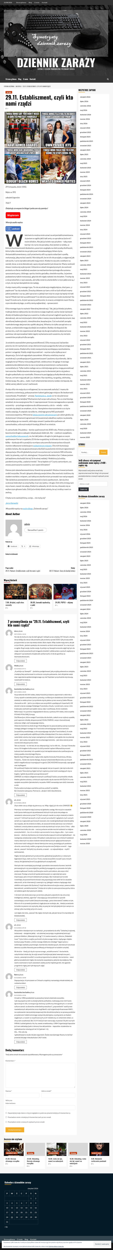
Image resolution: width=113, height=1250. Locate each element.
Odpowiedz (20, 661)
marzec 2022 (85, 331)
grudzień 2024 (85, 185)
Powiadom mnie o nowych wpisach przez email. (26, 1122)
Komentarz (10, 1061)
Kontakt (44, 2)
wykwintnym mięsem (42, 445)
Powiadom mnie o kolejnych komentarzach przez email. (29, 1117)
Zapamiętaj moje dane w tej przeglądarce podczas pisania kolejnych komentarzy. (39, 1113)
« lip (6, 1227)
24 (7, 1217)
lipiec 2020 (84, 420)
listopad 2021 (85, 349)
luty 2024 (83, 230)
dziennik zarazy (56, 62)
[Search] (107, 79)
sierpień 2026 (85, 97)
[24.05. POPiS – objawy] (65, 591)
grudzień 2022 (85, 291)
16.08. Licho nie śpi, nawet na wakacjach (55, 1160)
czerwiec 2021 (85, 371)
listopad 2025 (85, 137)
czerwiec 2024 (85, 212)
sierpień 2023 (85, 256)
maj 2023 (83, 269)
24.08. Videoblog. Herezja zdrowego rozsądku (33, 1161)
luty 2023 (83, 283)
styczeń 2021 (85, 393)
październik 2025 (86, 141)
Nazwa (9, 1091)
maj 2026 (83, 110)
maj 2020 (83, 428)
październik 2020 (86, 406)
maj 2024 (83, 216)
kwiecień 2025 (85, 168)
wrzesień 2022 (85, 305)
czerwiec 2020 (85, 424)
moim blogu (28, 508)
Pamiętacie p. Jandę (43, 395)
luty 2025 (83, 176)
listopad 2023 (85, 243)
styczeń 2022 (85, 340)
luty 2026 (83, 123)
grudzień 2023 (85, 238)
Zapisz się (83, 489)
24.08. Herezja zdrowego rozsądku (12, 1160)
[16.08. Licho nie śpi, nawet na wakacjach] (56, 1149)
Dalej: (62, 569)
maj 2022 (83, 322)
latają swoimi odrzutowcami (45, 414)
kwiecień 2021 (85, 380)
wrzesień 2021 (85, 358)
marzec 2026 (85, 119)
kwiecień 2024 (85, 221)
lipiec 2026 (84, 101)
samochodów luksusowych (17, 436)
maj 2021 (83, 375)
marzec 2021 (85, 384)
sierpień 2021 (85, 362)
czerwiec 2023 (85, 265)
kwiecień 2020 (85, 433)
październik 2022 (86, 300)
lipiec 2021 (84, 367)
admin (27, 524)
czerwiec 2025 (85, 159)
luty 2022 (83, 336)
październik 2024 (86, 194)
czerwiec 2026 (85, 106)
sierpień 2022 (85, 309)
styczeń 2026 (85, 128)
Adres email (46, 1091)
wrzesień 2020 (85, 411)
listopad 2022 (85, 296)
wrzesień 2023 (85, 252)
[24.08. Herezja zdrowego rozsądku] (14, 1149)
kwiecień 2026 (85, 115)
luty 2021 (83, 389)
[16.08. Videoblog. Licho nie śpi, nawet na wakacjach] (78, 1149)
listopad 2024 (85, 190)
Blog (30, 2)
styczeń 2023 (85, 287)
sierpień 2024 (85, 203)
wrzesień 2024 (85, 199)
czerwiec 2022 (85, 318)
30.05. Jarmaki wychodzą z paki (40, 603)
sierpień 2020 (85, 415)
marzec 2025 (85, 172)
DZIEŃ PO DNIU (53, 1153)
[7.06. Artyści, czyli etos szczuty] (15, 591)
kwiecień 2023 (85, 274)
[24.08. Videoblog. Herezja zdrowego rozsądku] (35, 1149)
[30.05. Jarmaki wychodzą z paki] (40, 591)
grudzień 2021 (85, 344)
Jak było (9, 92)
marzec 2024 (85, 225)
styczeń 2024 (85, 234)
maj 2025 (83, 163)
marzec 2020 (85, 437)
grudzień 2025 (85, 132)
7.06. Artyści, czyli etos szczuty (15, 603)
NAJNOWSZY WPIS (12, 1153)
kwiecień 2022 (85, 327)
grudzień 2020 (85, 397)
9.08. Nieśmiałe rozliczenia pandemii (98, 1160)
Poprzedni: (23, 569)
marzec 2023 (85, 278)
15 (31, 1208)
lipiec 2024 (84, 207)
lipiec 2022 (84, 313)
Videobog (30, 1153)
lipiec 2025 (84, 154)
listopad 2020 (85, 402)
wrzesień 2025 (85, 146)
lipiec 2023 (84, 260)
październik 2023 (86, 247)
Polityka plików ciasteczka (56, 1246)
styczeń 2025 (85, 181)
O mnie (36, 2)
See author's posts (35, 530)
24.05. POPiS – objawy (64, 602)
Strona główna (21, 2)
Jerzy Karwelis (12, 503)
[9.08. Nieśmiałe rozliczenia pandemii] (99, 1149)
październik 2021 (86, 353)
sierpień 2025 (85, 150)
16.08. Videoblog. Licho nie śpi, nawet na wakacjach (78, 1161)
